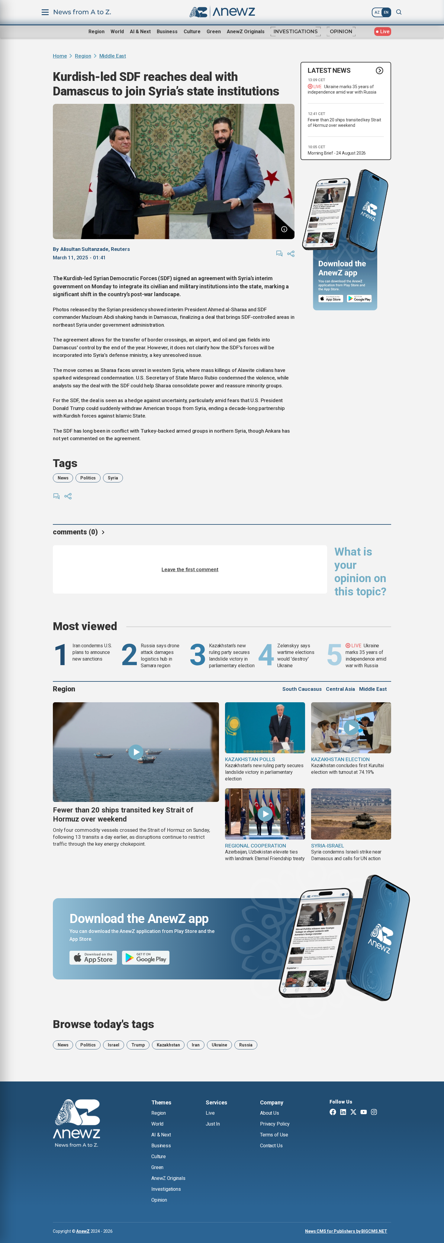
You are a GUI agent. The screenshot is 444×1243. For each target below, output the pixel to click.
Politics (88, 478)
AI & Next (140, 31)
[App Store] (331, 299)
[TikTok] (384, 1112)
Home (60, 56)
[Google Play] (361, 299)
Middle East (112, 56)
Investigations (296, 31)
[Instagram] (374, 1112)
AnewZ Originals (246, 31)
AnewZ (82, 1231)
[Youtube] (363, 1112)
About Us (269, 1113)
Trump (138, 1045)
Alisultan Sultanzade (84, 249)
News (63, 478)
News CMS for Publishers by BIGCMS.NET (346, 1231)
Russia (246, 1045)
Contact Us (271, 1145)
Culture (192, 31)
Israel (113, 1045)
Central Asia (340, 689)
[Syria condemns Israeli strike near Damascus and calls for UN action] (351, 814)
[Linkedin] (343, 1112)
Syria (113, 478)
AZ (377, 12)
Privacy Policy (275, 1124)
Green (214, 31)
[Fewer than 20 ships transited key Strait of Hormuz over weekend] (136, 752)
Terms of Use (274, 1135)
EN (386, 12)
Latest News (329, 70)
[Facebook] (333, 1112)
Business (167, 31)
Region (96, 31)
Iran (195, 1045)
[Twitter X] (353, 1112)
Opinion (341, 31)
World (117, 31)
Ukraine (219, 1045)
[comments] (279, 253)
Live (210, 1113)
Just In (213, 1124)
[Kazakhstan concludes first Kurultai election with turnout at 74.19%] (351, 728)
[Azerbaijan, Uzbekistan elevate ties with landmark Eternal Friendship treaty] (265, 814)
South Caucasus (302, 689)
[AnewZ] (76, 1124)
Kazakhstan (168, 1045)
